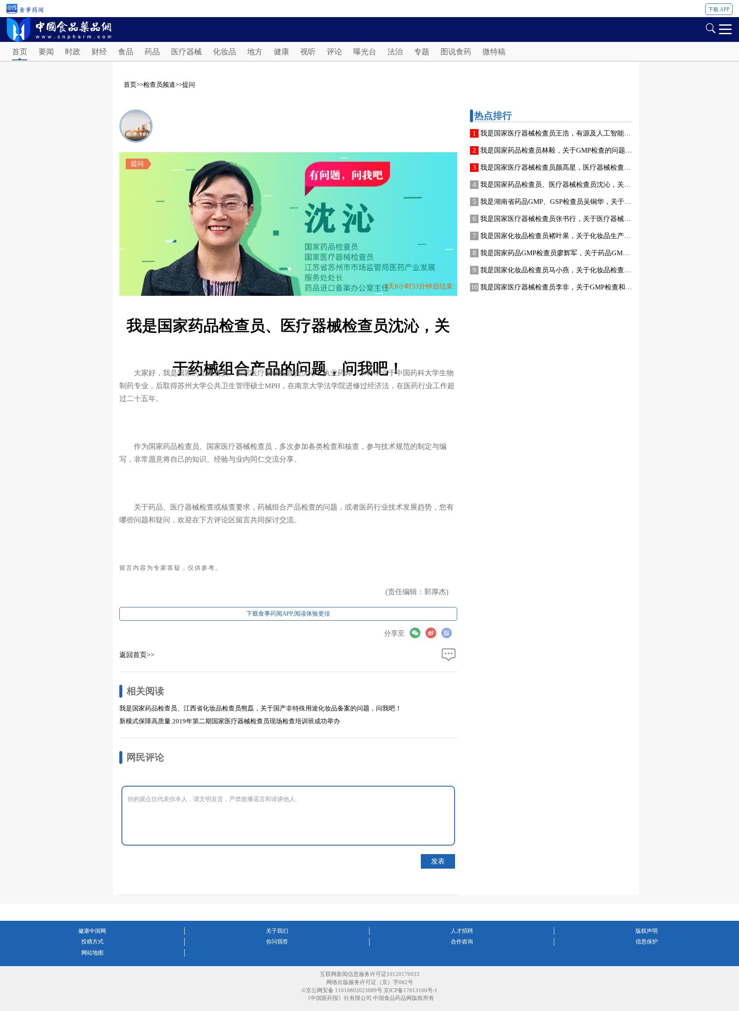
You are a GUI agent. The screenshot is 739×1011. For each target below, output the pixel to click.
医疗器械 (186, 51)
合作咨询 (462, 941)
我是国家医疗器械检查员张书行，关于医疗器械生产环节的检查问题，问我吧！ (600, 218)
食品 (125, 51)
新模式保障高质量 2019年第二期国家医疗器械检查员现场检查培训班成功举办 (229, 721)
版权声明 (647, 931)
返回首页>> (136, 654)
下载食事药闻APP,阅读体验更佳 (288, 613)
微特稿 (493, 51)
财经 (99, 51)
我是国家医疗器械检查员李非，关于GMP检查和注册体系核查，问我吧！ (590, 287)
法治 (395, 51)
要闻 (46, 51)
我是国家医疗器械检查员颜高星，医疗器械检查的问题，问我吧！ (579, 167)
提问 (188, 84)
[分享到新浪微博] (433, 633)
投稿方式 (92, 941)
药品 (152, 51)
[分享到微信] (418, 633)
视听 (308, 51)
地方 (255, 51)
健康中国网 (92, 931)
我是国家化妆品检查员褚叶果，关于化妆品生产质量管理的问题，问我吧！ (593, 235)
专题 (421, 51)
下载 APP (719, 9)
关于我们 (277, 931)
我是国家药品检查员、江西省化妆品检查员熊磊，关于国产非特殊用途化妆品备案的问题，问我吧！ (260, 708)
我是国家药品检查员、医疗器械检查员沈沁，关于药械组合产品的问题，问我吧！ (603, 184)
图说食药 (455, 51)
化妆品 (224, 51)
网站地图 (92, 952)
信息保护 (647, 941)
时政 (72, 51)
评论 (334, 51)
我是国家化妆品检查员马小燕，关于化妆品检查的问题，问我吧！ (579, 270)
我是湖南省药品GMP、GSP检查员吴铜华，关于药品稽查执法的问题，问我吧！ (600, 201)
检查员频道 (159, 84)
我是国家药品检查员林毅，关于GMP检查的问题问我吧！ (566, 150)
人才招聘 (462, 931)
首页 (19, 51)
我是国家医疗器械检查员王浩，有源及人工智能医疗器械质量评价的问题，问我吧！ (606, 133)
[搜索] (710, 27)
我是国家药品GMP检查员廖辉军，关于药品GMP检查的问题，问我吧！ (587, 252)
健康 (281, 51)
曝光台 (364, 51)
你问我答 (277, 941)
